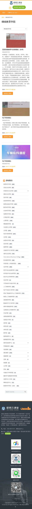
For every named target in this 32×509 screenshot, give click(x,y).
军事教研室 (7, 346)
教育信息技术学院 (8, 204)
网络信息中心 (7, 382)
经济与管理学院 (8, 234)
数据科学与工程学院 (9, 303)
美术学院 (6, 197)
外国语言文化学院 (8, 191)
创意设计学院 (7, 319)
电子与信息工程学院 (9, 290)
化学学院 (6, 267)
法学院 (5, 237)
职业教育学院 (7, 260)
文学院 (5, 230)
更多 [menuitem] (3, 12)
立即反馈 (8, 433)
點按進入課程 (7, 93)
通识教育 (6, 352)
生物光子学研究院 (8, 372)
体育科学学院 (7, 240)
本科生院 (6, 329)
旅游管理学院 (7, 201)
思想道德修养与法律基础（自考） (13, 49)
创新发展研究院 (8, 316)
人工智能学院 (7, 286)
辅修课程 (6, 356)
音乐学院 (6, 243)
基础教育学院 (7, 300)
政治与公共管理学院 (9, 276)
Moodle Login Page (19, 7)
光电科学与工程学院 (9, 250)
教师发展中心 (7, 336)
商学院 (5, 323)
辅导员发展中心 (8, 343)
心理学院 (6, 220)
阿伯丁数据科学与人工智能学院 (12, 293)
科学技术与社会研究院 (10, 273)
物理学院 (6, 247)
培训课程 (6, 349)
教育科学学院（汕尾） (10, 386)
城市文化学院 (7, 253)
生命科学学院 (7, 210)
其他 (5, 369)
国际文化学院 (7, 194)
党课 (5, 359)
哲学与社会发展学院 (9, 270)
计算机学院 (7, 217)
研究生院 (6, 326)
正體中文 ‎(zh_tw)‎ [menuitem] (12, 12)
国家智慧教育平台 (16, 451)
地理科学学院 (7, 214)
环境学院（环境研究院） (10, 263)
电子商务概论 (6, 118)
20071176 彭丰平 (10, 133)
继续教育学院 (7, 224)
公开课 (5, 366)
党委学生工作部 (8, 379)
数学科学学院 (7, 207)
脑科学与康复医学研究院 (10, 376)
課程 (3, 17)
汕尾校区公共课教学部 (10, 310)
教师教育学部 (7, 339)
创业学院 (6, 280)
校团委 (5, 362)
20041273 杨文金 (10, 89)
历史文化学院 (7, 187)
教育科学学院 (7, 184)
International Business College (12, 257)
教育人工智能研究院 (9, 296)
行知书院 (6, 313)
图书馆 (5, 333)
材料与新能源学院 (8, 306)
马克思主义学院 (8, 227)
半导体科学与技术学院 (10, 283)
